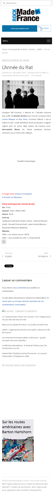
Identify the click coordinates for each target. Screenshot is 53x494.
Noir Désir (23, 119)
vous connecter (19, 287)
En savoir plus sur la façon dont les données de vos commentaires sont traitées (25, 301)
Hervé (36, 72)
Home (4, 49)
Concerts (31, 311)
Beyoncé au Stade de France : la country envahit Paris (25, 324)
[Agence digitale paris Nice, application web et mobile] (26, 28)
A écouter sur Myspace (12, 197)
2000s (39, 49)
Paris (22, 75)
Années (32, 49)
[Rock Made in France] (26, 14)
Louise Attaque (8, 119)
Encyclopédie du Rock (18, 49)
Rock (27, 75)
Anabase (28, 194)
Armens (18, 194)
